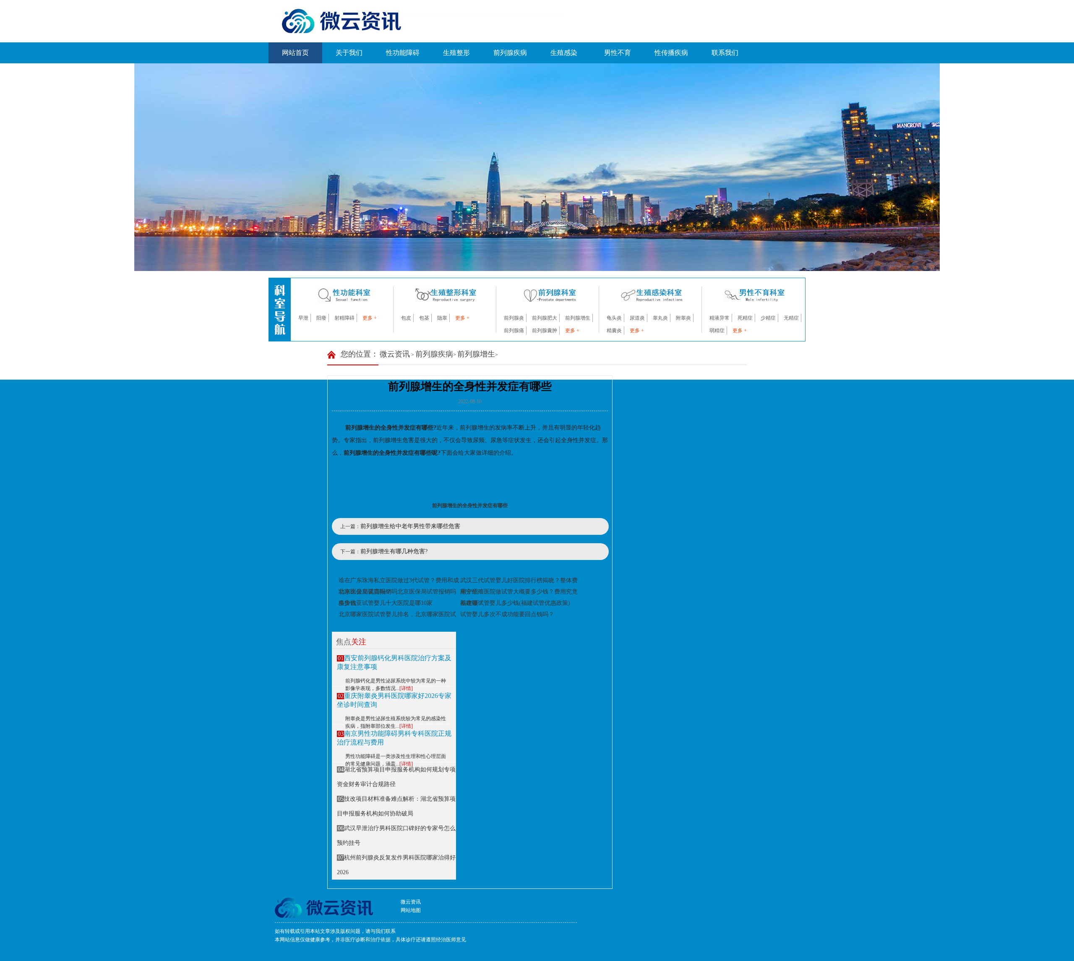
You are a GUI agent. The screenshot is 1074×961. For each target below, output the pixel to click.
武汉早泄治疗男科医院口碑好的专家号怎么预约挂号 (396, 835)
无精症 (791, 318)
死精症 (745, 318)
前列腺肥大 (544, 318)
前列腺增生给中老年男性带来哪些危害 (410, 526)
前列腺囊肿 (544, 330)
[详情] (406, 688)
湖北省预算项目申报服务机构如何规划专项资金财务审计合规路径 (396, 776)
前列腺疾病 (510, 52)
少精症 (768, 318)
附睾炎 (683, 318)
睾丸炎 (660, 318)
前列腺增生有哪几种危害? (394, 551)
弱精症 (717, 330)
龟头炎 (614, 318)
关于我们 (349, 52)
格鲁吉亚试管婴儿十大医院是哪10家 (386, 603)
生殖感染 (563, 52)
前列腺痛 (514, 330)
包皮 (406, 318)
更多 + (369, 318)
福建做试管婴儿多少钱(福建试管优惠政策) (515, 603)
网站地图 (411, 910)
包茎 (424, 318)
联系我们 (725, 52)
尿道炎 (637, 318)
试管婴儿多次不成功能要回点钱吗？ (507, 614)
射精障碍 (344, 318)
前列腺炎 (514, 318)
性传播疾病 (671, 52)
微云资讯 (395, 354)
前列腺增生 (577, 318)
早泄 (303, 318)
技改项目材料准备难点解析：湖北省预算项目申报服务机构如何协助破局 (396, 806)
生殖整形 (456, 52)
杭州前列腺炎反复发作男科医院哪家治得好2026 (396, 864)
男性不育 (617, 52)
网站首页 (295, 52)
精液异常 (719, 318)
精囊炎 (614, 330)
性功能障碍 (403, 52)
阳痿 (321, 318)
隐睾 (442, 318)
